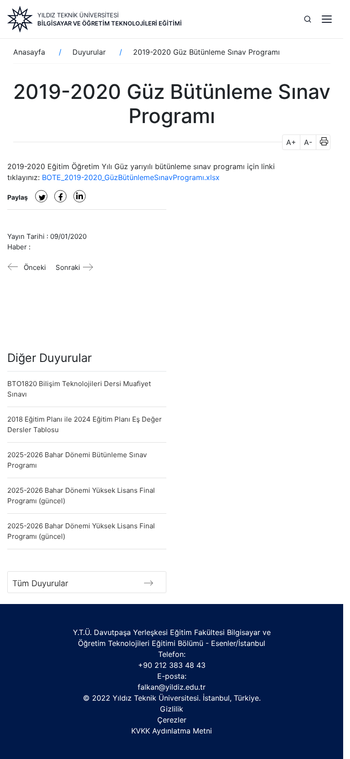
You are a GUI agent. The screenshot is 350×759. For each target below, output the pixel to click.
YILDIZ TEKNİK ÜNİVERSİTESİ (77, 15)
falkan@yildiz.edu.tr (172, 687)
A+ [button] (291, 142)
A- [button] (308, 142)
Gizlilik (171, 708)
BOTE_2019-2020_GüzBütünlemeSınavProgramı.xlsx (131, 177)
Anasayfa (29, 52)
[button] (321, 142)
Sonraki (68, 267)
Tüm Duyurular (40, 583)
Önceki (35, 267)
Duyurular (89, 52)
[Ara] (308, 19)
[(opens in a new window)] (41, 196)
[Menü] (327, 19)
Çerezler (171, 719)
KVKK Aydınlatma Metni (171, 730)
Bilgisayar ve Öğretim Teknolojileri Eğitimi (109, 23)
